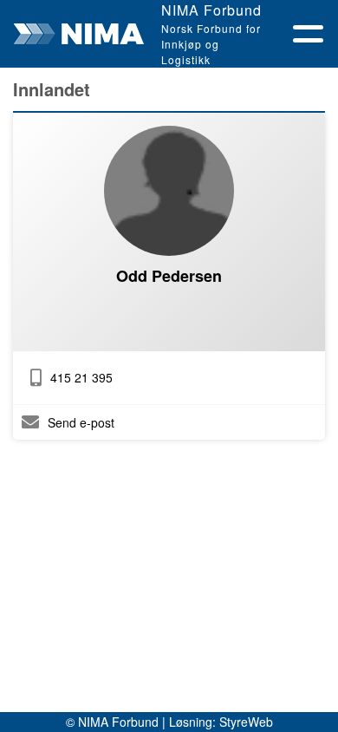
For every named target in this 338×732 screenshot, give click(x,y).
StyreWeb (246, 721)
